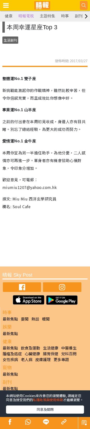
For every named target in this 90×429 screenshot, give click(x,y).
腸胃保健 (50, 353)
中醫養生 (69, 348)
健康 (8, 16)
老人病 (26, 359)
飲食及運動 (30, 348)
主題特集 (47, 16)
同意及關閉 (45, 409)
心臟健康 (32, 353)
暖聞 (46, 319)
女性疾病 (10, 359)
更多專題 (61, 359)
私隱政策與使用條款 (48, 399)
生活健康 (50, 348)
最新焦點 (10, 319)
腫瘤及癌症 (12, 353)
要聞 (25, 319)
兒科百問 (69, 353)
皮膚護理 (43, 359)
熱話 (35, 319)
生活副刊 (10, 40)
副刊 (79, 16)
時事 (65, 16)
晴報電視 (26, 16)
